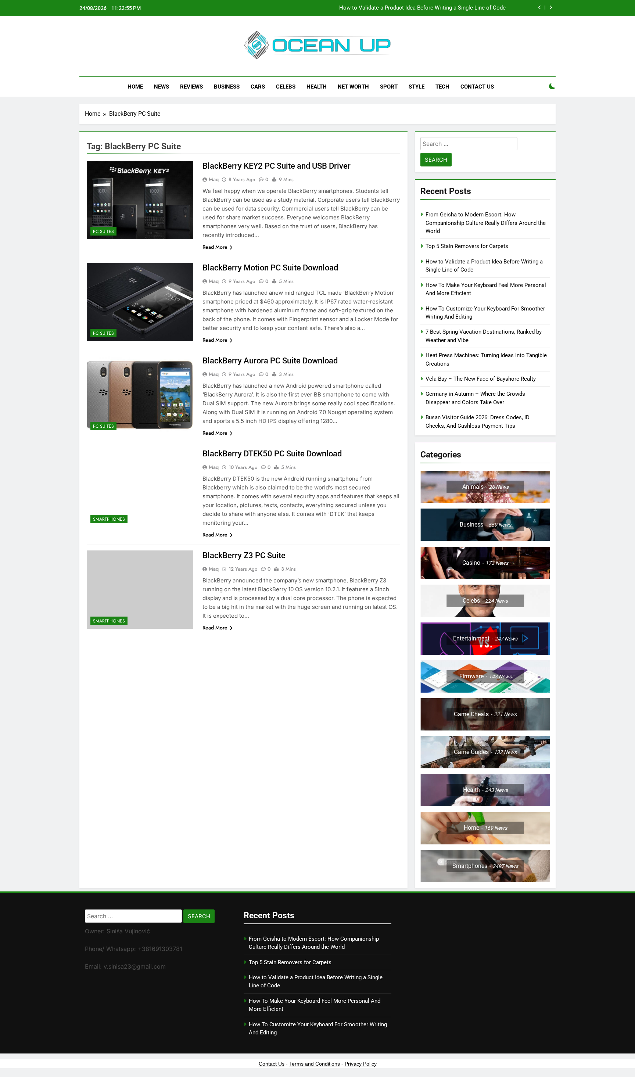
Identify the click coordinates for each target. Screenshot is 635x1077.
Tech (442, 86)
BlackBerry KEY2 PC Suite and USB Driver (276, 165)
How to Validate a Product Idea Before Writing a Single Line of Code (422, 8)
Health (316, 86)
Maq (214, 179)
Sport (389, 86)
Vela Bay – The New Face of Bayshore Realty (481, 379)
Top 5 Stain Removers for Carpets (467, 246)
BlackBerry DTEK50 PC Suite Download (272, 453)
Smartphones (109, 519)
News (161, 86)
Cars (258, 86)
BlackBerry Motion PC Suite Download (270, 267)
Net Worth (353, 86)
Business (227, 86)
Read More (214, 247)
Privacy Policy (361, 1064)
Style (416, 86)
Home (135, 86)
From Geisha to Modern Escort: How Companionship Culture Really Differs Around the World (486, 222)
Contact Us (477, 86)
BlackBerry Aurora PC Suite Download (270, 360)
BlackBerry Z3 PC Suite (244, 555)
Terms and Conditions (314, 1064)
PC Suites (103, 231)
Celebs (285, 86)
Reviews (191, 86)
